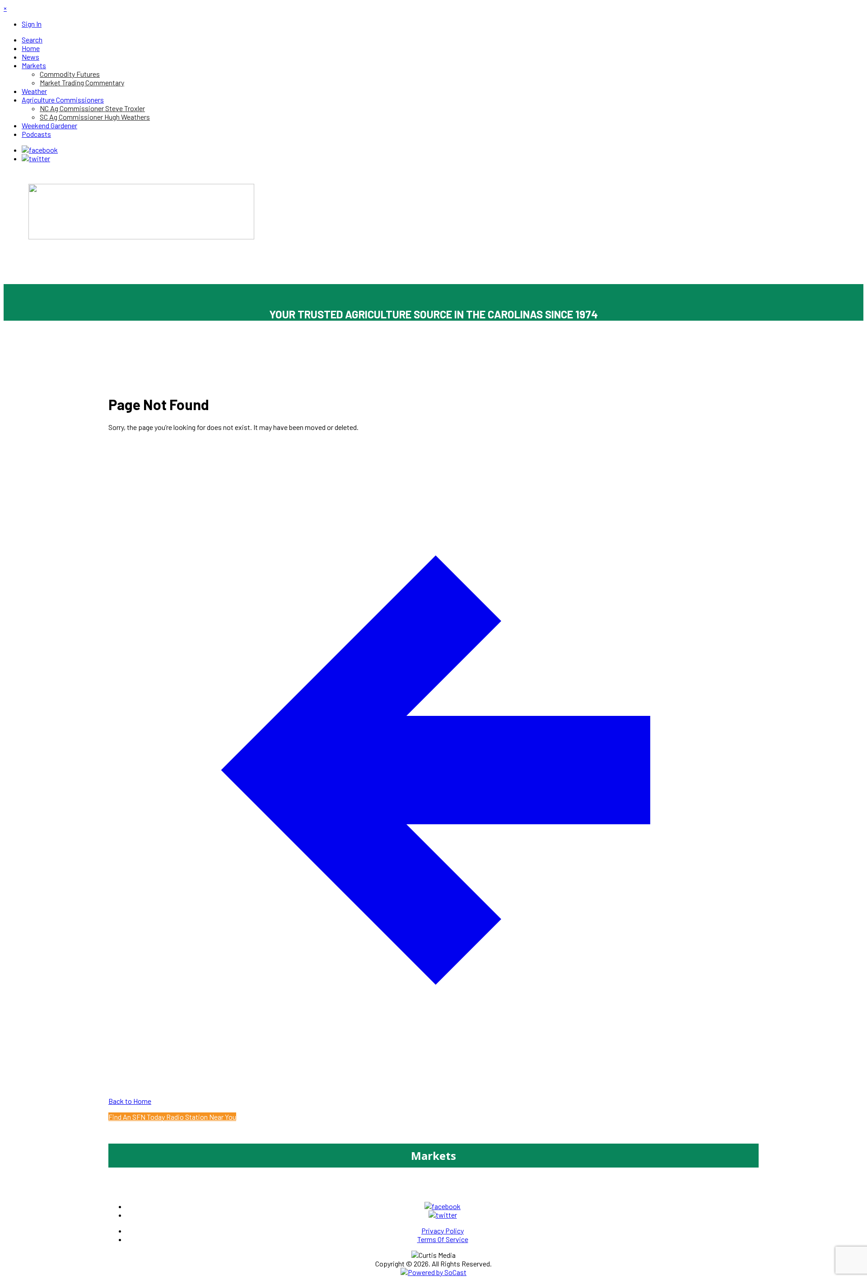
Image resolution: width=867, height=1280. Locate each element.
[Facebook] (40, 149)
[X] (36, 158)
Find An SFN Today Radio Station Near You (172, 1116)
